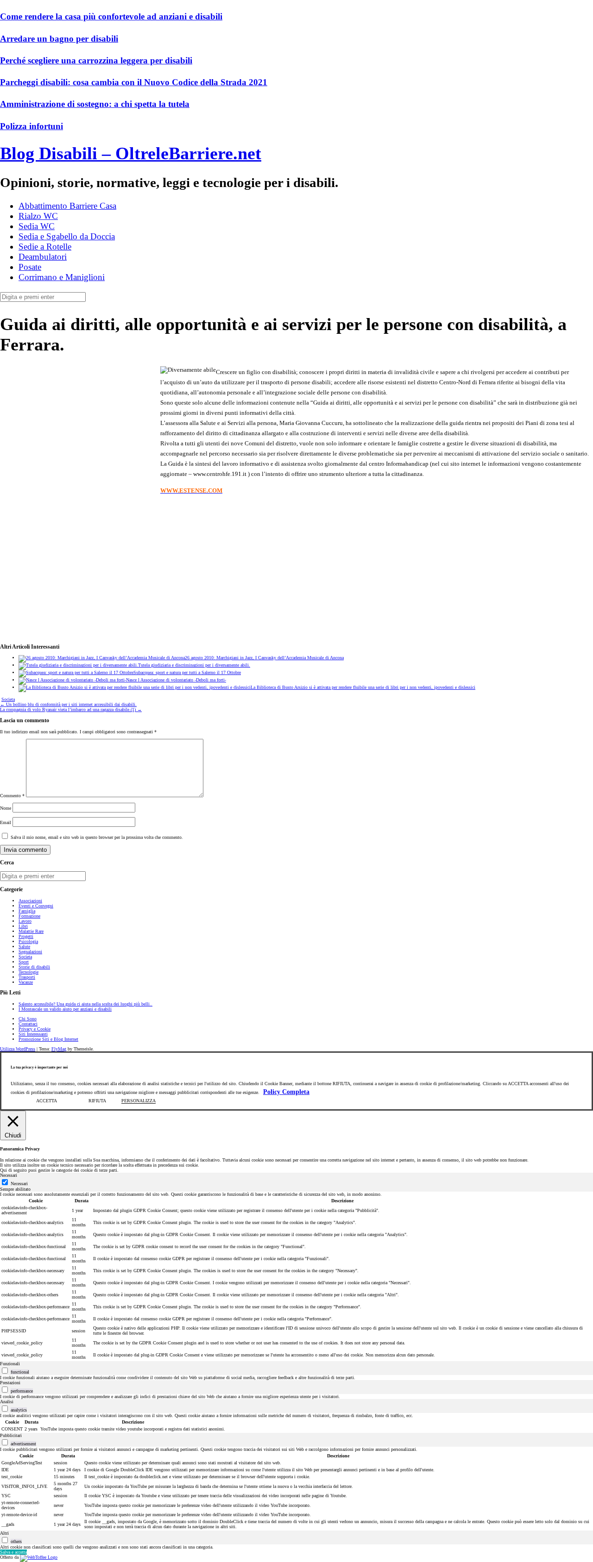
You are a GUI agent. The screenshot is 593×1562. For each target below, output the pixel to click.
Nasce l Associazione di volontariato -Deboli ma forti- (176, 679)
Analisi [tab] (6, 1401)
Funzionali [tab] (10, 1363)
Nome (5, 808)
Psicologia (28, 941)
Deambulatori (43, 257)
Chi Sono (28, 1018)
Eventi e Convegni (36, 905)
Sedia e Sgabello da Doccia (67, 236)
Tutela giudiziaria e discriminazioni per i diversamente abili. (194, 665)
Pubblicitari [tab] (11, 1435)
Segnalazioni (30, 951)
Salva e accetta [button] (13, 1552)
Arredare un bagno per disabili (59, 39)
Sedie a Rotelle (45, 246)
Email (5, 822)
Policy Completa (286, 1091)
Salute (24, 946)
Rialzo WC (38, 216)
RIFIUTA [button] (97, 1100)
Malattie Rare (31, 931)
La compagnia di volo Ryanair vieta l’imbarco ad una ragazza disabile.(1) (71, 709)
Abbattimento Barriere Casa (67, 206)
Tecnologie (28, 972)
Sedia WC (37, 226)
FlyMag (58, 1048)
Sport (24, 961)
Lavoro (25, 921)
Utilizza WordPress (17, 1048)
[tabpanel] (296, 1276)
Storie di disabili (34, 966)
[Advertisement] (78, 435)
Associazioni (30, 900)
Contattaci (28, 1023)
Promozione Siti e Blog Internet (48, 1039)
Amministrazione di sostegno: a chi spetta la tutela (94, 104)
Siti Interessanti (33, 1034)
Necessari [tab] (8, 1175)
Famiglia (27, 910)
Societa (8, 699)
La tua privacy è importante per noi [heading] (39, 1067)
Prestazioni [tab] (10, 1382)
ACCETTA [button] (46, 1100)
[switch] (5, 1371)
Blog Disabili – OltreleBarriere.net (130, 153)
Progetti (26, 936)
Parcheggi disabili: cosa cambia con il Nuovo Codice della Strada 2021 (133, 82)
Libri (23, 926)
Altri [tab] (4, 1533)
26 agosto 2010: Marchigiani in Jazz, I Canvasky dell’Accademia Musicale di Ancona (264, 657)
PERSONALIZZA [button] (138, 1100)
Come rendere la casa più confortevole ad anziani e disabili (111, 16)
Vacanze (26, 982)
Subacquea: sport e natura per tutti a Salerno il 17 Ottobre (187, 672)
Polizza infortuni (31, 126)
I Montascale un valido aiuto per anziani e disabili (65, 1009)
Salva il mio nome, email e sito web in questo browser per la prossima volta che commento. (97, 837)
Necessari (19, 1183)
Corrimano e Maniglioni (62, 277)
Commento (12, 795)
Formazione (29, 915)
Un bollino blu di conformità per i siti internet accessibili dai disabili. (68, 704)
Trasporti (27, 977)
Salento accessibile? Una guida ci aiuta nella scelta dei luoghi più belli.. (85, 1003)
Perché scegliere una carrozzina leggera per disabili (96, 60)
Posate (30, 267)
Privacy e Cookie (34, 1028)
